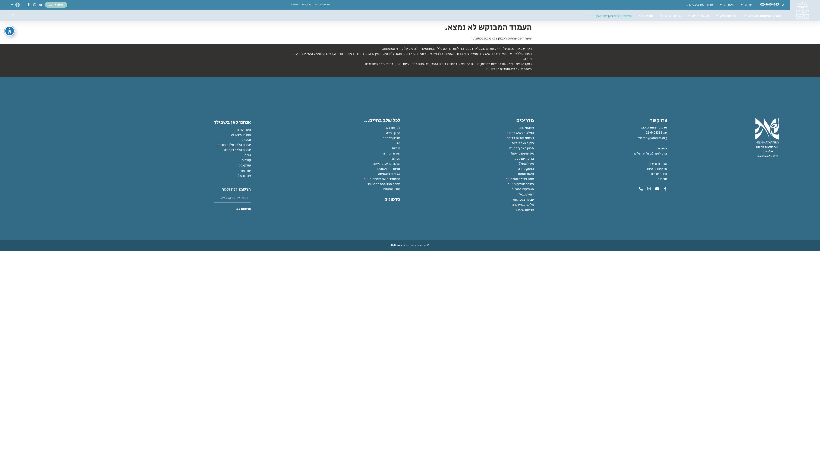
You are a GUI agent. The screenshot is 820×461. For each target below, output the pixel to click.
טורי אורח (245, 170)
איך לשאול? (526, 163)
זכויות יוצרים (659, 174)
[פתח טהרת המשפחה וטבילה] (745, 16)
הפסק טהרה (526, 168)
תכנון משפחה (391, 138)
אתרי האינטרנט (241, 134)
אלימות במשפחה (523, 204)
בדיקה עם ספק (524, 158)
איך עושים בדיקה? (522, 153)
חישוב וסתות (526, 174)
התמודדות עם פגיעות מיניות (381, 179)
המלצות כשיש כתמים (520, 133)
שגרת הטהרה (391, 153)
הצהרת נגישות (658, 163)
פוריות (396, 148)
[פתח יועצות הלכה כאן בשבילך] (592, 16)
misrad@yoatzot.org (652, 138)
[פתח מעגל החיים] (689, 16)
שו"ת (247, 155)
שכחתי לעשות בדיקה (520, 138)
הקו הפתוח (244, 129)
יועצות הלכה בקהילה (237, 150)
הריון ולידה (393, 133)
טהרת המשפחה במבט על (384, 184)
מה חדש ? (244, 175)
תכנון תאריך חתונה (521, 148)
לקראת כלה (392, 127)
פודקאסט (245, 165)
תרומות (662, 179)
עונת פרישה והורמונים (519, 179)
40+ (397, 143)
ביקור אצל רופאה (523, 143)
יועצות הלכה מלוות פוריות (234, 145)
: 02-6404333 (655, 132)
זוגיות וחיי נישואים (388, 168)
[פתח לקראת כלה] (717, 16)
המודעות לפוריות (522, 189)
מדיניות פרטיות (657, 168)
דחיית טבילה (525, 194)
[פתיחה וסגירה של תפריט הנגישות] (9, 31)
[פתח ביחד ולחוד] (661, 16)
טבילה (396, 158)
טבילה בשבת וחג (523, 199)
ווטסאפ (246, 139)
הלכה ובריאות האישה (386, 163)
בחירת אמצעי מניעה (521, 184)
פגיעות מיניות (525, 209)
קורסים (246, 160)
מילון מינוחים (391, 189)
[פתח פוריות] (640, 16)
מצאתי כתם (526, 127)
